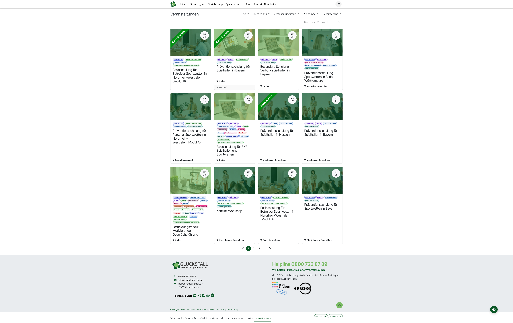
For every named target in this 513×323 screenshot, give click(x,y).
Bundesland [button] (260, 13)
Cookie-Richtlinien (262, 318)
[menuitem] (184, 4)
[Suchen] (340, 22)
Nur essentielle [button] (321, 316)
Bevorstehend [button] (331, 13)
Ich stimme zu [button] (335, 316)
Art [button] (245, 13)
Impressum (231, 309)
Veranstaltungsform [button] (285, 13)
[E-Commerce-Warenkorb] (338, 4)
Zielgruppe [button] (310, 13)
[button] (339, 305)
